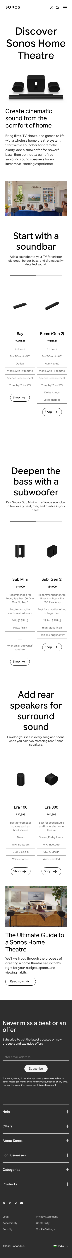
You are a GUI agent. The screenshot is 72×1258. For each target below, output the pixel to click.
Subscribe (36, 1069)
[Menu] (65, 7)
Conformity (42, 1223)
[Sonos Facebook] (5, 1203)
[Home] (12, 7)
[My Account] (51, 7)
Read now (17, 981)
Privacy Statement (46, 1085)
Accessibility (10, 1223)
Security (7, 1229)
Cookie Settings (45, 1229)
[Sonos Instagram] (11, 1203)
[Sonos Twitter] (17, 1203)
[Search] (57, 7)
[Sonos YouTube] (23, 1203)
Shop (16, 397)
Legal (6, 1216)
